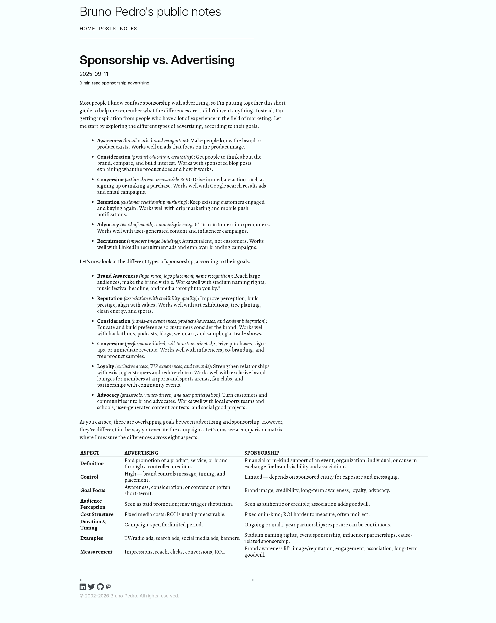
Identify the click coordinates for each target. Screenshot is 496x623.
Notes (128, 28)
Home (87, 28)
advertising (138, 82)
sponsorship (114, 82)
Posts (107, 28)
